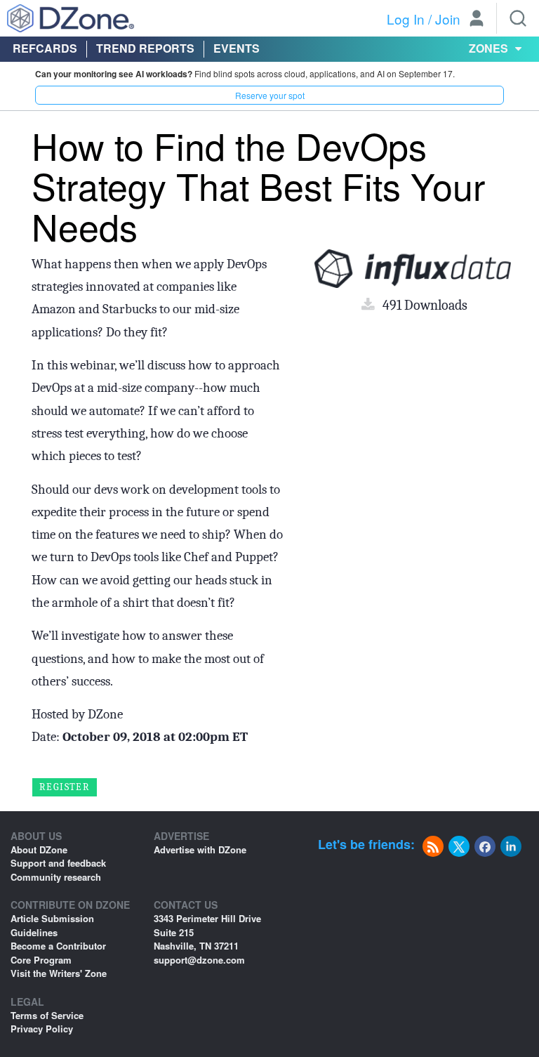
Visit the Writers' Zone (59, 973)
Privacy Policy (42, 1028)
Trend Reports (145, 48)
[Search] (518, 18)
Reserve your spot (270, 95)
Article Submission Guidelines (52, 925)
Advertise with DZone (200, 849)
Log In (406, 18)
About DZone (39, 849)
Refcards (45, 48)
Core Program (41, 959)
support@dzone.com (199, 959)
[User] (476, 19)
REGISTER (64, 787)
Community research (56, 877)
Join (447, 18)
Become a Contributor (58, 945)
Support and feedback (58, 862)
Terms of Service (47, 1015)
